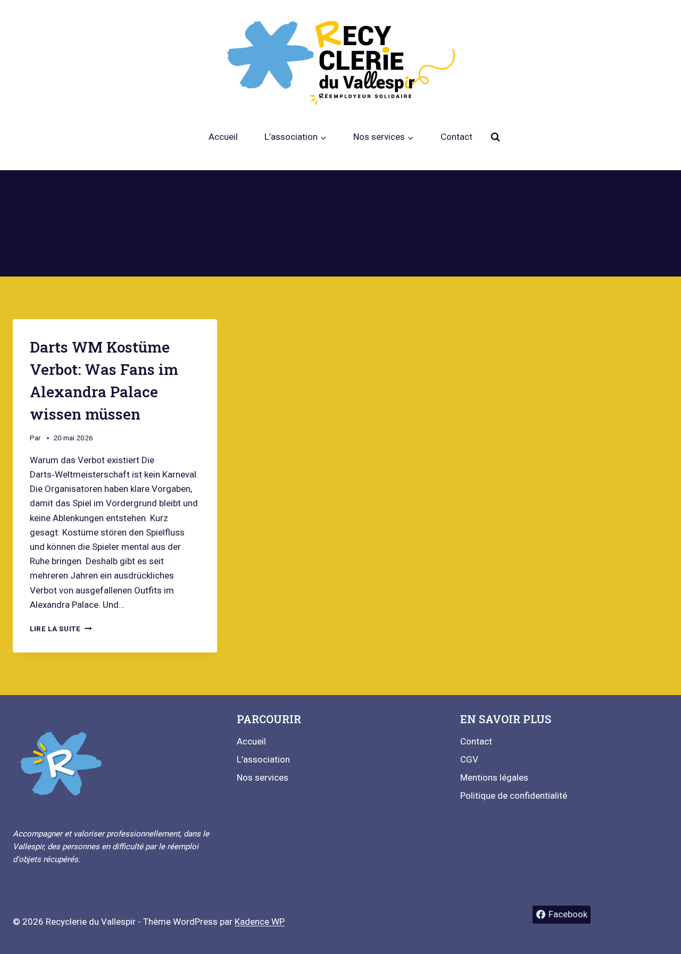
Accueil (223, 136)
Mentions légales (494, 777)
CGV (469, 759)
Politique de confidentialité (513, 795)
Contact (456, 136)
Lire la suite (61, 628)
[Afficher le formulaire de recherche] (495, 137)
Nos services (262, 777)
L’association (263, 759)
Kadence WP (260, 921)
